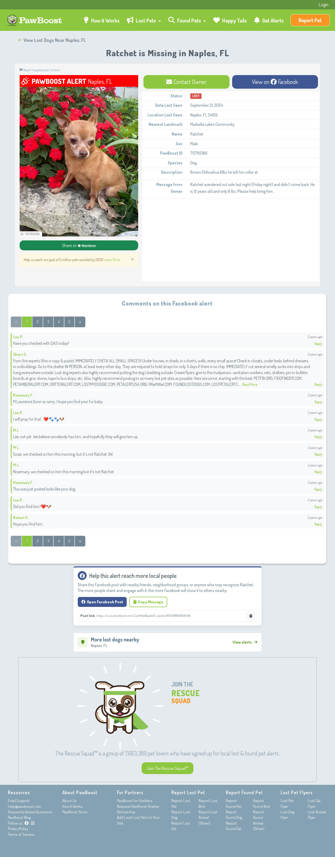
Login (323, 4)
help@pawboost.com (24, 806)
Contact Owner (189, 81)
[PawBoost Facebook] (26, 823)
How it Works (105, 20)
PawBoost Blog (19, 817)
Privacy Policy (18, 828)
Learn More (112, 259)
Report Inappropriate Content (41, 70)
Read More (249, 384)
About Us (69, 800)
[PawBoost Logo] (35, 20)
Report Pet (310, 20)
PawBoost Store (74, 811)
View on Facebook (275, 81)
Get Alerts (272, 20)
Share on (70, 245)
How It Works (72, 806)
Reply (318, 343)
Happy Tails (234, 20)
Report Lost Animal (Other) (208, 817)
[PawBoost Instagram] (32, 823)
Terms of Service (21, 834)
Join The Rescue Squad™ (167, 768)
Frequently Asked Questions (30, 811)
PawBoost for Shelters (134, 800)
